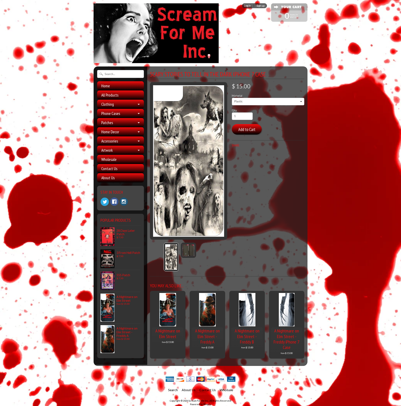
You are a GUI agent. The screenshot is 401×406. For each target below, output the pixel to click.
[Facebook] (114, 201)
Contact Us (109, 168)
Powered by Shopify (200, 404)
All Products (109, 95)
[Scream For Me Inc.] (156, 61)
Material (237, 95)
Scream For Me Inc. (198, 400)
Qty (234, 110)
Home (105, 86)
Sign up (260, 5)
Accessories (109, 141)
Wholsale (226, 390)
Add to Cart (246, 129)
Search (173, 390)
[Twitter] (104, 201)
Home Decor (110, 132)
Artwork (107, 150)
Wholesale (109, 159)
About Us (108, 178)
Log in (247, 5)
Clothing (107, 104)
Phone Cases (110, 113)
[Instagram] (124, 201)
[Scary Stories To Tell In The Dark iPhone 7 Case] (171, 257)
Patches (107, 122)
